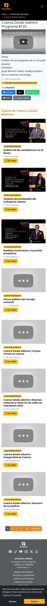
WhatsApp (33, 92)
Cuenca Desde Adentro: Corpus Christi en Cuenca (21, 352)
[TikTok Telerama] (15, 551)
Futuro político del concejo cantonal (19, 301)
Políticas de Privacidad (23, 578)
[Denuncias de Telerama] (36, 551)
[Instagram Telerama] (26, 551)
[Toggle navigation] (42, 6)
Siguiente (35, 528)
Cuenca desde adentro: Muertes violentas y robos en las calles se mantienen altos (22, 402)
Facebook (10, 92)
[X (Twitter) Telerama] (31, 551)
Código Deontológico (23, 572)
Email (8, 98)
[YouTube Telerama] (20, 551)
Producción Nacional (18, 14)
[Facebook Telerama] (10, 551)
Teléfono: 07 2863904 (23, 564)
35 (27, 528)
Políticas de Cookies (23, 582)
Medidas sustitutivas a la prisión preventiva (22, 252)
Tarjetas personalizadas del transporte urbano (19, 200)
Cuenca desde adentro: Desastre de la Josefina (22, 504)
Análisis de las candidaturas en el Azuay (23, 151)
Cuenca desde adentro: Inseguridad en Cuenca (17, 456)
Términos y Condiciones (23, 575)
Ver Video (11, 160)
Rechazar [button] (13, 601)
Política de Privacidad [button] (12, 595)
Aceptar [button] (34, 601)
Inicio (3, 14)
